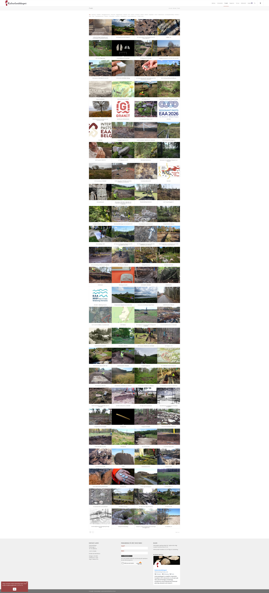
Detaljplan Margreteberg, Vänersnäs (100, 224)
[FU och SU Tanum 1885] (100, 457)
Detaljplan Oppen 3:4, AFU (123, 140)
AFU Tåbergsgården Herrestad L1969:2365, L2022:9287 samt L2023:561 (146, 244)
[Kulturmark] (100, 275)
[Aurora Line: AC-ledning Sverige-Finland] (145, 295)
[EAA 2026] (168, 109)
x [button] (26, 582)
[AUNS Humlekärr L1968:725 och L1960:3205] (145, 130)
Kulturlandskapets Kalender (123, 99)
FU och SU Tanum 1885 (100, 466)
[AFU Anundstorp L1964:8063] (100, 171)
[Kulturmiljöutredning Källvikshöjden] (100, 477)
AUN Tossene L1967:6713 (100, 160)
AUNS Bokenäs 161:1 (146, 466)
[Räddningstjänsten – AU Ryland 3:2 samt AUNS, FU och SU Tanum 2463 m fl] (168, 234)
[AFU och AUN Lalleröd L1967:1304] (100, 356)
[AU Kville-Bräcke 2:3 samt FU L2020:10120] (168, 376)
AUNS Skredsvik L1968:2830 (123, 365)
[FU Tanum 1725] (168, 497)
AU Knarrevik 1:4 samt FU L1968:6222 (146, 385)
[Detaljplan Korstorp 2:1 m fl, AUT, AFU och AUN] (168, 48)
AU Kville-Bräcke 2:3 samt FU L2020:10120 (168, 385)
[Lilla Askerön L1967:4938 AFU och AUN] (100, 68)
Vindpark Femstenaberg (123, 526)
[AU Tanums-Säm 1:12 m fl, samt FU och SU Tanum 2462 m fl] (145, 27)
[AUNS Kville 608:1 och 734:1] (100, 437)
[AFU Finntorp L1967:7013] (100, 376)
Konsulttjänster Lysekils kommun (146, 224)
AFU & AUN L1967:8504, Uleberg (123, 78)
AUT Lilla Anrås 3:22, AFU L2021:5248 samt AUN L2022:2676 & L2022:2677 (146, 78)
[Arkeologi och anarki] (123, 275)
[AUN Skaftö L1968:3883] (145, 275)
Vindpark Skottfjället (146, 426)
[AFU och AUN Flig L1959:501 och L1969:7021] (100, 255)
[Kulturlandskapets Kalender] (123, 89)
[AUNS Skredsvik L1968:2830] (123, 356)
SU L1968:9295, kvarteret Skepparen (168, 365)
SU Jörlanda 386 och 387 (146, 181)
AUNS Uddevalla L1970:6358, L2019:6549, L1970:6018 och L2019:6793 (123, 181)
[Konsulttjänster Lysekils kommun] (145, 214)
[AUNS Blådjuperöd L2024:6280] (123, 48)
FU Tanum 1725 (168, 506)
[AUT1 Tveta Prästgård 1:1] (168, 192)
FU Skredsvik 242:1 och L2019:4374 (100, 506)
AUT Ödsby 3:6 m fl (146, 99)
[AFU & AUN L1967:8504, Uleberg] (123, 68)
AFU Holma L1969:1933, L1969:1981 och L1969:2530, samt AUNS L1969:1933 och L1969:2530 (123, 203)
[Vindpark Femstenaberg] (123, 517)
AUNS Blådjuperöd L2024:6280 (123, 58)
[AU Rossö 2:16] (123, 477)
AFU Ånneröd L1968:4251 (123, 265)
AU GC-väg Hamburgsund (146, 486)
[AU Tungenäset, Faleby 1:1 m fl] (145, 109)
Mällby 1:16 (168, 37)
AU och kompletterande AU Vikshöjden (168, 324)
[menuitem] (213, 3)
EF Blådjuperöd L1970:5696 (145, 58)
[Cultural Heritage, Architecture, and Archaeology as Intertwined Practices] (100, 27)
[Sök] (254, 3)
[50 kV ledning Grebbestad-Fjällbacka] (168, 68)
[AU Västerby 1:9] (168, 517)
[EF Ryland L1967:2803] (168, 255)
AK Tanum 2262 (168, 466)
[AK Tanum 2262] (168, 457)
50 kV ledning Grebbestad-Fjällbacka (168, 78)
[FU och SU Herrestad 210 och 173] (168, 417)
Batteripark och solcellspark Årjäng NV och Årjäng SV (168, 160)
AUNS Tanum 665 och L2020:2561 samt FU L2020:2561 (100, 406)
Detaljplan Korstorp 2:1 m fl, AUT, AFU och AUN (168, 58)
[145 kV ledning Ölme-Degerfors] (168, 130)
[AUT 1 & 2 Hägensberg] (100, 48)
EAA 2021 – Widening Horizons (100, 305)
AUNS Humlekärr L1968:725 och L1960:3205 (146, 140)
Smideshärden (169, 285)
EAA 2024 (169, 181)
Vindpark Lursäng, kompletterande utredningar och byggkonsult (146, 527)
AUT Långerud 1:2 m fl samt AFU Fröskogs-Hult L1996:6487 (146, 325)
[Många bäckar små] (145, 255)
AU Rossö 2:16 (123, 486)
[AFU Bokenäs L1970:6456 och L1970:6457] (123, 376)
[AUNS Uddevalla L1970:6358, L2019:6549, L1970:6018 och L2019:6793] (123, 171)
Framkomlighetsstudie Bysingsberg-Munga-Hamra (100, 527)
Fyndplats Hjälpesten (145, 365)
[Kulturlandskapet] (15, 3)
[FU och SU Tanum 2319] (168, 437)
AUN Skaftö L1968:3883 (146, 285)
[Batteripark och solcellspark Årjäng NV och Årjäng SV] (168, 150)
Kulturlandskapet (97, 591)
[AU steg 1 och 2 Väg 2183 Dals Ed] (145, 497)
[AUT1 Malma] (123, 315)
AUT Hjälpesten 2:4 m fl (123, 160)
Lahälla (123, 466)
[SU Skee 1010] (123, 417)
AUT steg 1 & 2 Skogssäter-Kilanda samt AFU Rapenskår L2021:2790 (123, 244)
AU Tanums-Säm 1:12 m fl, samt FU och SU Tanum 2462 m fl (146, 38)
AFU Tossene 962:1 (146, 446)
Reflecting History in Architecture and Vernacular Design (100, 119)
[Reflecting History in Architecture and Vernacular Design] (100, 109)
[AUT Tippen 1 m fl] (168, 336)
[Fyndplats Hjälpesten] (145, 356)
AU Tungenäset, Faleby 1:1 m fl (145, 119)
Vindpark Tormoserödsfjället (100, 426)
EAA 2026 (169, 119)
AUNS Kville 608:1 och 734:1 (100, 446)
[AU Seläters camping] (123, 497)
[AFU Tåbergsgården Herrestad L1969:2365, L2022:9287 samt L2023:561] (145, 234)
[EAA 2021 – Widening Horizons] (100, 295)
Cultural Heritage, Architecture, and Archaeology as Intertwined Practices (100, 38)
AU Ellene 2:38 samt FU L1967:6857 (123, 405)
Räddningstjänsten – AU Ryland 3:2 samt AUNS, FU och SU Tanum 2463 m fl (168, 244)
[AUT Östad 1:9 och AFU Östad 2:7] (123, 27)
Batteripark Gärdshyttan (146, 160)
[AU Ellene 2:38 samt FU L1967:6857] (123, 396)
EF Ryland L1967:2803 (168, 265)
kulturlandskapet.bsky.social (161, 572)
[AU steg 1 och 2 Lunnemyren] (145, 396)
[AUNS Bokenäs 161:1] (145, 457)
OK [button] (14, 589)
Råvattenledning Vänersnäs (146, 202)
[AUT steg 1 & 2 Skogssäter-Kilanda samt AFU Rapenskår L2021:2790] (123, 234)
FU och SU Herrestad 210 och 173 (169, 426)
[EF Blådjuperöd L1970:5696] (145, 48)
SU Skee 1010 (123, 426)
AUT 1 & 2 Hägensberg (100, 58)
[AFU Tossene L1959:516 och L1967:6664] (145, 336)
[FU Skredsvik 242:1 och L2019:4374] (100, 497)
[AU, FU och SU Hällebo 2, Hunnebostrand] (100, 315)
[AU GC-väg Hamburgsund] (145, 477)
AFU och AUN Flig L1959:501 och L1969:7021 (100, 265)
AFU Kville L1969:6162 (123, 345)
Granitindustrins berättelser (100, 345)
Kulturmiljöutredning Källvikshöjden (100, 486)
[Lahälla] (123, 457)
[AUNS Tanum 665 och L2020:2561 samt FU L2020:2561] (100, 396)
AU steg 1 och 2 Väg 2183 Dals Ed (146, 506)
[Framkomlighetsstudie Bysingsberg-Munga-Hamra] (100, 517)
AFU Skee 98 (123, 446)
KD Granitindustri (100, 202)
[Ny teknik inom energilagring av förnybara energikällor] (168, 396)
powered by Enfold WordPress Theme (108, 591)
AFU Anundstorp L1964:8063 (100, 181)
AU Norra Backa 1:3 (169, 486)
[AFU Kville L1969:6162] (123, 336)
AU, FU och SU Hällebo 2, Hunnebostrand (100, 324)
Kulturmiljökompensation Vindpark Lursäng (169, 99)
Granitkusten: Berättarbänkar (123, 119)
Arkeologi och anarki (123, 285)
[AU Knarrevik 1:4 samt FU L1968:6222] (145, 376)
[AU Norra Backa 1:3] (168, 477)
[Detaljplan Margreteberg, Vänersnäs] (100, 214)
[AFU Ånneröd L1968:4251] (123, 255)
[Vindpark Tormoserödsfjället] (100, 417)
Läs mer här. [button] (20, 585)
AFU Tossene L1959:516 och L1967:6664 (146, 345)
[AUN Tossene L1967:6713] (100, 150)
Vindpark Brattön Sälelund (168, 224)
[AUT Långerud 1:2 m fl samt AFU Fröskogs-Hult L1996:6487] (145, 315)
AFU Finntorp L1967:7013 (100, 385)
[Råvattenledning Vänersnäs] (145, 192)
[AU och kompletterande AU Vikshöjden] (168, 315)
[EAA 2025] (100, 130)
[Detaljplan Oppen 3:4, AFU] (123, 130)
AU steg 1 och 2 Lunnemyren (146, 405)
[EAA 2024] (168, 171)
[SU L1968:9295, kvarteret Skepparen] (168, 356)
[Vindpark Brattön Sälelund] (168, 214)
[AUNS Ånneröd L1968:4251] (168, 295)
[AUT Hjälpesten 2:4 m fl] (123, 150)
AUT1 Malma (123, 324)
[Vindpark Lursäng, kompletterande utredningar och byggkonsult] (145, 517)
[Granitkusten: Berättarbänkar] (123, 109)
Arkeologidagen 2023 (100, 244)
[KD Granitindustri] (100, 192)
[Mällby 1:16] (168, 27)
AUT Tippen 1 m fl (168, 345)
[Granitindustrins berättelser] (100, 336)
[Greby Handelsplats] (100, 89)
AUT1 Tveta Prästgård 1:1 (168, 202)
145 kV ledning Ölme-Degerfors (168, 140)
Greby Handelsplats (100, 99)
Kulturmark (100, 285)
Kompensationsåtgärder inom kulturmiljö (123, 305)
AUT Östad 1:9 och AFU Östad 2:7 (123, 37)
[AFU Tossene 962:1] (145, 437)
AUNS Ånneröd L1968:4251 (168, 305)
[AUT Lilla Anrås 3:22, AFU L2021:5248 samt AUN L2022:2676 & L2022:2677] (145, 68)
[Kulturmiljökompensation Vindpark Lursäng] (168, 89)
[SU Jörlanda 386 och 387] (145, 171)
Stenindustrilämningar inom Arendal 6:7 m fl (123, 224)
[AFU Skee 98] (123, 437)
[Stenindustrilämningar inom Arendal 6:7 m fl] (123, 214)
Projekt (91, 8)
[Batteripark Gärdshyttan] (145, 150)
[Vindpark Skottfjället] (145, 417)
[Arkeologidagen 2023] (100, 234)
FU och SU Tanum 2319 (168, 446)
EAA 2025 (100, 140)
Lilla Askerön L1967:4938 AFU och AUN (100, 78)
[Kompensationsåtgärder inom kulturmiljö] (123, 295)
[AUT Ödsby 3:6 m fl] (145, 89)
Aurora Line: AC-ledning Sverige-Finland (146, 305)
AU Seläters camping (123, 506)
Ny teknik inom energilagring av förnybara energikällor (168, 406)
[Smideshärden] (168, 275)
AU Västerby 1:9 (168, 526)
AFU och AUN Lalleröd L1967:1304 (100, 365)
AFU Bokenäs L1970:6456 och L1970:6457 (123, 385)
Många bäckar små (146, 265)
